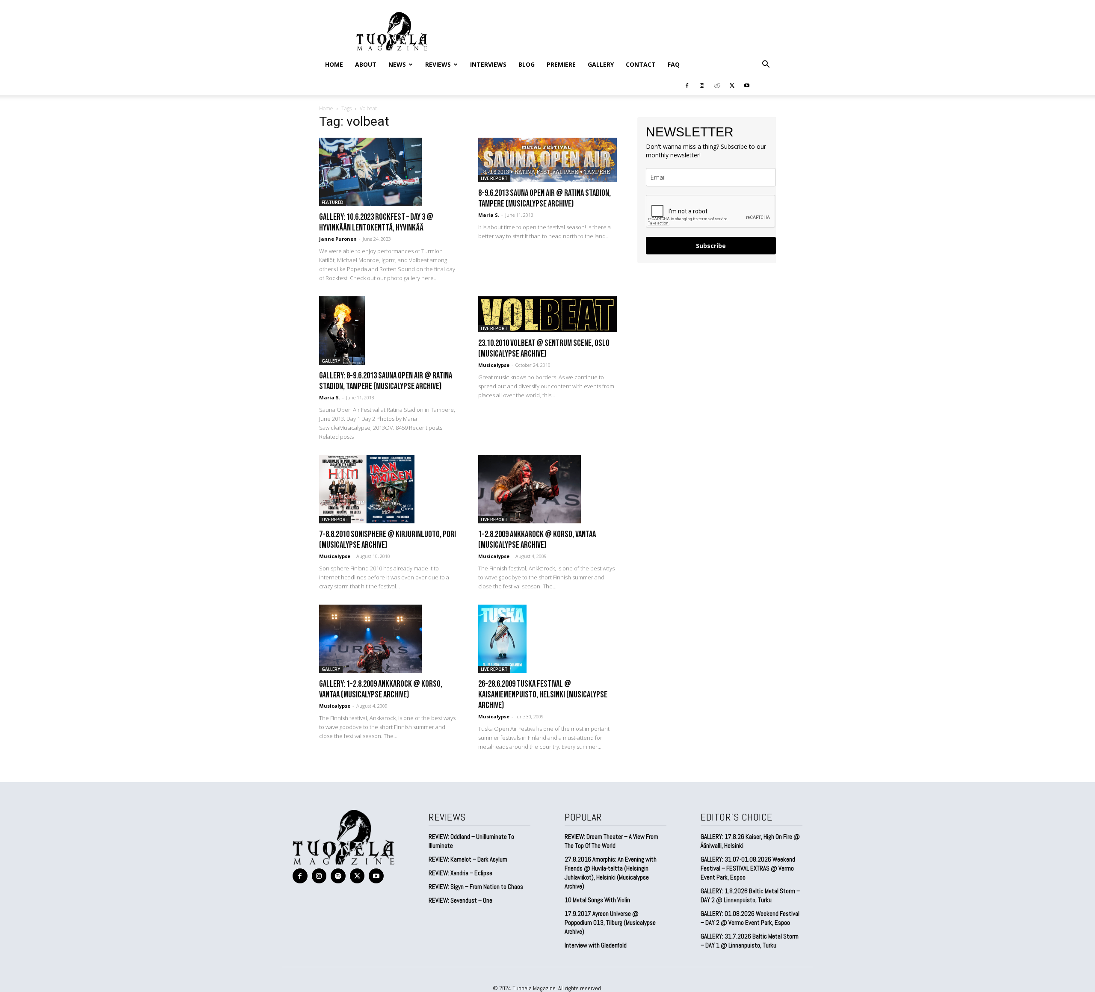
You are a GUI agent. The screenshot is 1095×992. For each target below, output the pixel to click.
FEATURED (332, 202)
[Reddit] (716, 85)
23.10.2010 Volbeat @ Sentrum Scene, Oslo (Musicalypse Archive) (544, 348)
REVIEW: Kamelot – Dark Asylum (468, 859)
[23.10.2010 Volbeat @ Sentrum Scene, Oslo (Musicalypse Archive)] (547, 314)
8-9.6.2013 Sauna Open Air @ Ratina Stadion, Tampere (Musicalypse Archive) (544, 198)
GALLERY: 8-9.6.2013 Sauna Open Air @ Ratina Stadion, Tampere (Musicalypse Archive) (385, 381)
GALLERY (601, 64)
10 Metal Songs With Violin (597, 900)
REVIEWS (438, 64)
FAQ (674, 64)
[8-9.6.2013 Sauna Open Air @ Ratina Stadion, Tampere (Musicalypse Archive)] (547, 160)
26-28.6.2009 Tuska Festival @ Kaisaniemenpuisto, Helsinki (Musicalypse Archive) (542, 695)
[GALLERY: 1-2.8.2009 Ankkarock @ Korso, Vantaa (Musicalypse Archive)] (388, 639)
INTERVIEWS (488, 64)
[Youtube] (746, 85)
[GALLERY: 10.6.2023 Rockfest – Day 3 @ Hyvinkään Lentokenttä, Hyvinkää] (388, 172)
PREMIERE (561, 64)
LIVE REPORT (494, 178)
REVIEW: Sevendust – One (460, 900)
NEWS (397, 64)
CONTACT (641, 64)
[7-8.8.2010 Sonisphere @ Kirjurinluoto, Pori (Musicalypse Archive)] (388, 489)
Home (334, 64)
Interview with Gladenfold (596, 945)
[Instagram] (701, 85)
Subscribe (711, 246)
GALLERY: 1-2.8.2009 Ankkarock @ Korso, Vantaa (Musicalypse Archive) (380, 689)
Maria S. (488, 215)
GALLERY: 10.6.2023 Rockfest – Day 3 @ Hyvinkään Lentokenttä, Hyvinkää (376, 222)
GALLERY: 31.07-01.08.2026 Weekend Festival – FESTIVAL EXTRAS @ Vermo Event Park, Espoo (748, 868)
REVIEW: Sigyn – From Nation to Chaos (476, 887)
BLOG (526, 64)
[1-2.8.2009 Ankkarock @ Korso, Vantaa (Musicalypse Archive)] (547, 489)
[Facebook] (687, 85)
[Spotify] (338, 875)
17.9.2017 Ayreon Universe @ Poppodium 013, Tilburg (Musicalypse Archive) (610, 922)
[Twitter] (731, 85)
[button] (765, 64)
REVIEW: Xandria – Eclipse (460, 873)
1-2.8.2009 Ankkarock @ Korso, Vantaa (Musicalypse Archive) (537, 539)
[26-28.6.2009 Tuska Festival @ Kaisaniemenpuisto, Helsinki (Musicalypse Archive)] (547, 639)
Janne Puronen (338, 239)
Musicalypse (493, 365)
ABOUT (365, 64)
